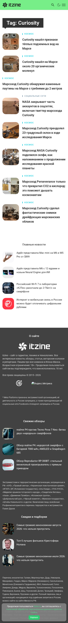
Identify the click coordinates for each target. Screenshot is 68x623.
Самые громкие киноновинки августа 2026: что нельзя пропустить (39, 527)
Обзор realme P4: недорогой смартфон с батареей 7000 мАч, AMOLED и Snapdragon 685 (41, 449)
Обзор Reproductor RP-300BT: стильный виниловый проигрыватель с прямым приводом (39, 464)
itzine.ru (37, 606)
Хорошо (34, 617)
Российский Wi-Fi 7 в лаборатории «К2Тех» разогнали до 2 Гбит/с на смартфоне (37, 288)
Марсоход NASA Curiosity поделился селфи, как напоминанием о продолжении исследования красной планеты (43, 159)
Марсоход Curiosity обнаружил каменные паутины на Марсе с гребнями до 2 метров (32, 86)
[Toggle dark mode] (58, 5)
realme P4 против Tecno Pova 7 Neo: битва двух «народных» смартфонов (41, 431)
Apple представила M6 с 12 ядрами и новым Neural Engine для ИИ (38, 270)
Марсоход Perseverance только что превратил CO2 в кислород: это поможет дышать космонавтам (44, 188)
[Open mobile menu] (63, 5)
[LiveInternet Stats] (27, 383)
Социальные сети (35, 96)
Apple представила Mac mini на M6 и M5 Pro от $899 (40, 254)
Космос (29, 34)
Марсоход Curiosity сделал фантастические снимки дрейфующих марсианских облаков (41, 214)
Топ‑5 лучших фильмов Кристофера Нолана (37, 542)
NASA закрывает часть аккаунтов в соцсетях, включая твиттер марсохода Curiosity (42, 108)
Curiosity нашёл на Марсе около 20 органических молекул (40, 66)
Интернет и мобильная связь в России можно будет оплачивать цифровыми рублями (39, 303)
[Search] (52, 5)
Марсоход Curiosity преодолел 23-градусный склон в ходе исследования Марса (43, 133)
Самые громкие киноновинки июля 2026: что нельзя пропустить (41, 558)
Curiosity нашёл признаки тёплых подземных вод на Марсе (40, 44)
